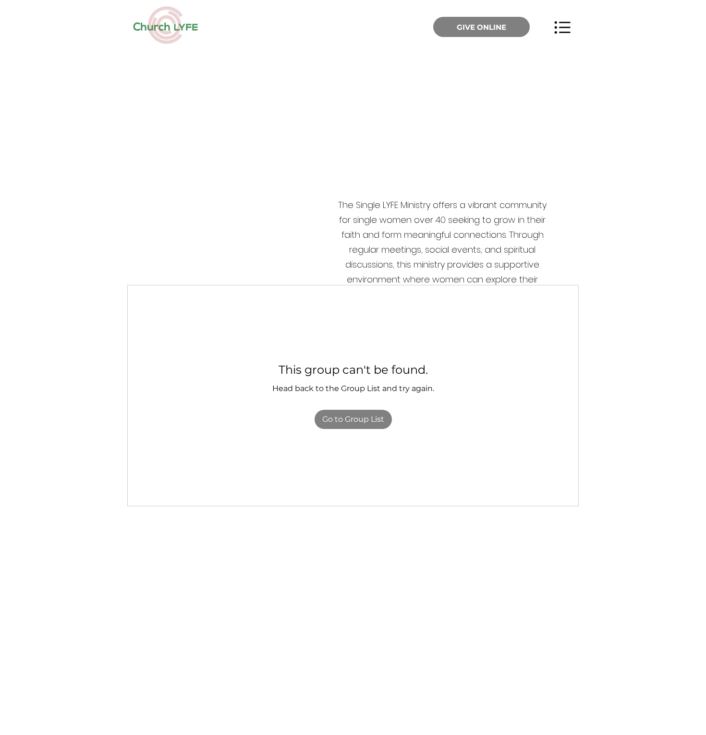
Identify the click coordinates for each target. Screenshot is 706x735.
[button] (562, 27)
